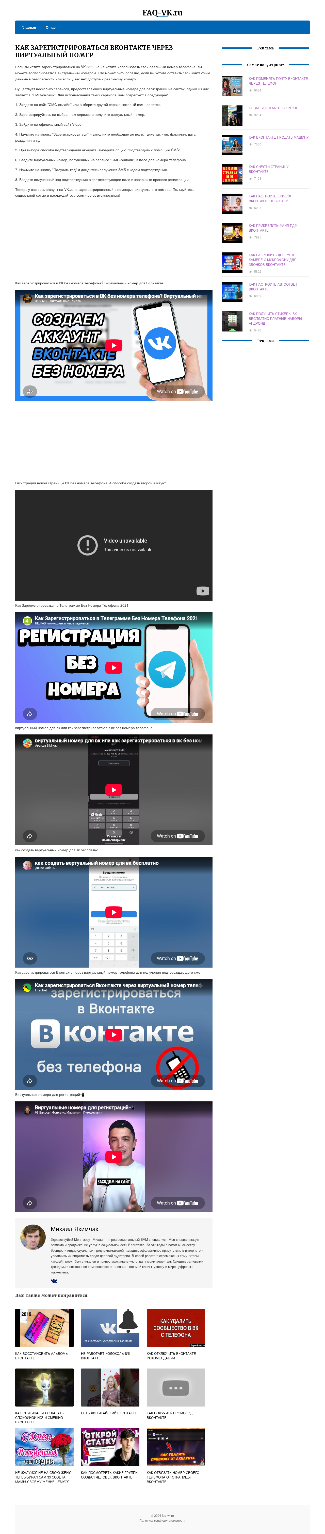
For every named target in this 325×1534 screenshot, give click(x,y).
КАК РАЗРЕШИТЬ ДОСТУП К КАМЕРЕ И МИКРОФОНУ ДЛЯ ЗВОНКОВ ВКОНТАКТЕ (272, 259)
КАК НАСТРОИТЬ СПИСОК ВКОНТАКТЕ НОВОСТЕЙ (270, 198)
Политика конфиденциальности (162, 1520)
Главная (29, 27)
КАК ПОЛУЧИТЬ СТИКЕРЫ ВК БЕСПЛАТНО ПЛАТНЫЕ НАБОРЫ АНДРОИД (275, 318)
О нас (51, 27)
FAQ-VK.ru (162, 12)
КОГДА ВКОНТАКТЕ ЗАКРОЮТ (273, 107)
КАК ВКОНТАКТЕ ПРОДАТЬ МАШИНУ (278, 137)
